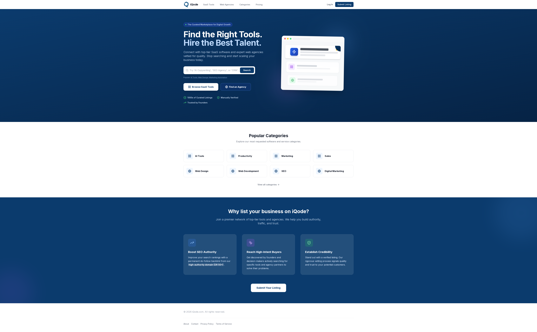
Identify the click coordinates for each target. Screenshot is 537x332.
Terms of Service (224, 324)
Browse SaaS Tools (203, 86)
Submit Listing (344, 4)
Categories (244, 4)
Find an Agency (237, 86)
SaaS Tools (208, 4)
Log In (330, 4)
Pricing (259, 4)
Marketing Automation (218, 77)
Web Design (203, 77)
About (186, 324)
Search (247, 70)
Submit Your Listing (268, 287)
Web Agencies (227, 4)
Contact (194, 324)
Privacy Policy (207, 324)
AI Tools (194, 77)
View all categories (267, 184)
